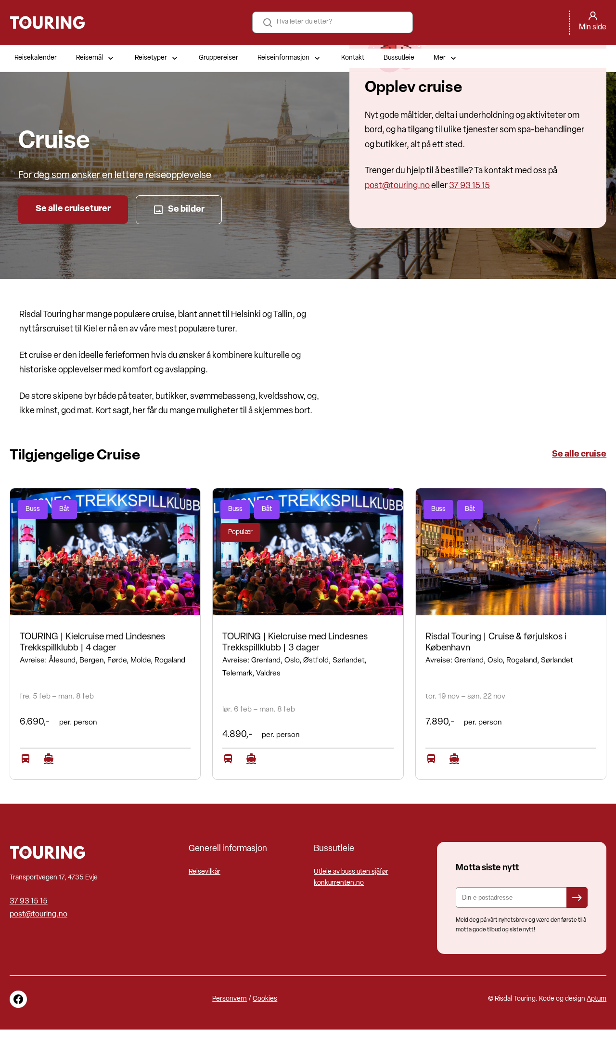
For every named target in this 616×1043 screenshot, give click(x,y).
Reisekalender (35, 58)
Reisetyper (151, 58)
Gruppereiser (218, 58)
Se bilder (186, 209)
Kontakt (352, 58)
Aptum (596, 999)
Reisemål (89, 58)
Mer (440, 58)
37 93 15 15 (469, 186)
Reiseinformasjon (283, 58)
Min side (592, 27)
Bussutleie (399, 58)
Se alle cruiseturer (73, 209)
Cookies (265, 999)
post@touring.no (397, 186)
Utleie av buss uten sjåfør (351, 872)
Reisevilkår (204, 872)
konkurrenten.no (339, 883)
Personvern (229, 999)
